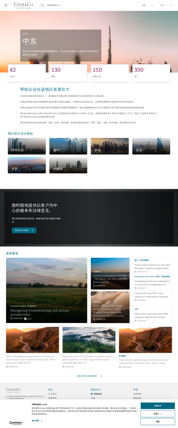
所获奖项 (52, 398)
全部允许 (157, 406)
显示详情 (35, 421)
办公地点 (25, 34)
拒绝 (158, 422)
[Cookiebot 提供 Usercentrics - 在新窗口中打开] (15, 423)
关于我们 (52, 394)
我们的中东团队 (22, 230)
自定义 (156, 414)
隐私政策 (137, 398)
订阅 (93, 398)
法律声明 (137, 394)
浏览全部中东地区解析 (87, 376)
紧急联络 (98, 394)
